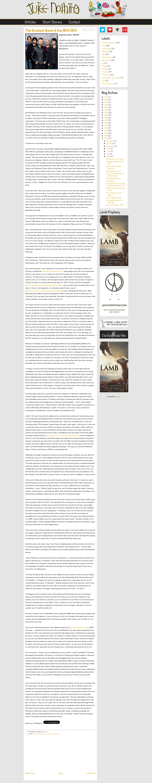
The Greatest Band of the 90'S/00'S (51, 30)
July (108, 149)
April (108, 156)
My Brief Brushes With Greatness (113, 167)
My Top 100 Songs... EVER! (114, 205)
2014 (106, 128)
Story (104, 80)
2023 (106, 105)
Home (60, 773)
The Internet (106, 75)
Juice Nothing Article (40, 734)
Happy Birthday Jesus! (113, 171)
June (108, 151)
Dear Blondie (110, 181)
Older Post (91, 773)
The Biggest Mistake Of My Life (114, 162)
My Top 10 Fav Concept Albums (113, 194)
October (109, 143)
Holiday (104, 66)
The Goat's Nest (107, 57)
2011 (105, 136)
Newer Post (30, 773)
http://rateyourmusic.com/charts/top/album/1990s (43, 285)
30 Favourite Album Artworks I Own (116, 189)
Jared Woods (106, 48)
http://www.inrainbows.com (78, 627)
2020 (106, 112)
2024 (106, 102)
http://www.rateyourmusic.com (53, 271)
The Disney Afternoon (113, 178)
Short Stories (52, 21)
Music (50, 734)
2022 (106, 107)
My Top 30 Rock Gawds (114, 198)
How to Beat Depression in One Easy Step (115, 174)
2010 (106, 138)
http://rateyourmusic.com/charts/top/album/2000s (63, 435)
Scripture (105, 72)
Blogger (117, 396)
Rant (103, 54)
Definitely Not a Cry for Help (111, 78)
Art (103, 63)
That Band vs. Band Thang (115, 159)
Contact (74, 21)
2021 (106, 110)
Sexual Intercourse (108, 83)
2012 (106, 133)
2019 (106, 115)
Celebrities (105, 51)
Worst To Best (106, 60)
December (110, 141)
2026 (106, 97)
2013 (106, 130)
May (107, 154)
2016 (106, 123)
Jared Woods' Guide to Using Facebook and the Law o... (115, 184)
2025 (106, 99)
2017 (106, 120)
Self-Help (105, 69)
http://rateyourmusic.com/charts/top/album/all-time (43, 291)
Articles (30, 21)
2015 (106, 125)
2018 (106, 118)
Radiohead (55, 734)
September (110, 146)
